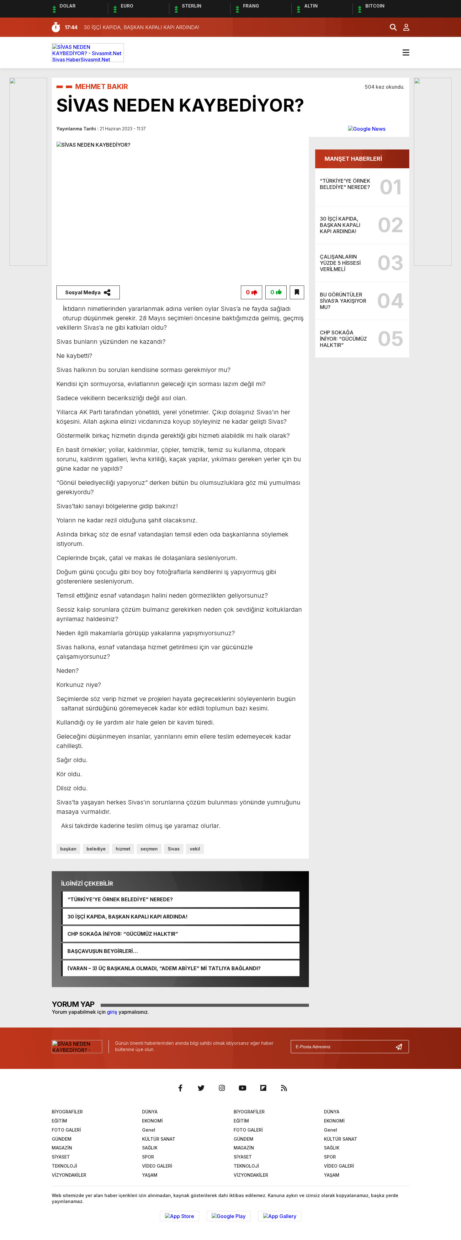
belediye (96, 848)
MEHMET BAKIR (101, 86)
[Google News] (366, 128)
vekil (195, 848)
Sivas (174, 848)
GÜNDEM (62, 1139)
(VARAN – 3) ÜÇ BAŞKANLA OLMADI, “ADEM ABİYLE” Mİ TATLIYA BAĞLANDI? (164, 968)
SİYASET (61, 1156)
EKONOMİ (152, 1120)
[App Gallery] (279, 1216)
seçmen (149, 848)
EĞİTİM (59, 1120)
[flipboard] (263, 1088)
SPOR (148, 1156)
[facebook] (180, 1088)
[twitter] (201, 1088)
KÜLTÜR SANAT (158, 1139)
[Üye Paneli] (403, 27)
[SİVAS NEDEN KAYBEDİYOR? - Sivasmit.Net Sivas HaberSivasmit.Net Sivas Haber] (88, 52)
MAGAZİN (62, 1147)
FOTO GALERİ (66, 1130)
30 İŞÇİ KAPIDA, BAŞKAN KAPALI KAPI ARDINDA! (127, 916)
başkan (68, 848)
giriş (112, 1012)
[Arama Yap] (390, 27)
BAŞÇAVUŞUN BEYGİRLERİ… (102, 951)
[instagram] (221, 1088)
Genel (148, 1130)
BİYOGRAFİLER (67, 1111)
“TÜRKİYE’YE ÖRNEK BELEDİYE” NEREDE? (120, 899)
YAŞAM (149, 1175)
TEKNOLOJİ (64, 1166)
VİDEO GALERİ (157, 1166)
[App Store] (179, 1216)
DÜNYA (149, 1111)
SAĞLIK (149, 1147)
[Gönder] (401, 1046)
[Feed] (283, 1088)
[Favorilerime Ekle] (297, 292)
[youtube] (242, 1088)
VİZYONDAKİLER (69, 1175)
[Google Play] (229, 1216)
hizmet (123, 848)
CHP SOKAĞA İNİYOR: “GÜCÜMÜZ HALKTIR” (122, 934)
